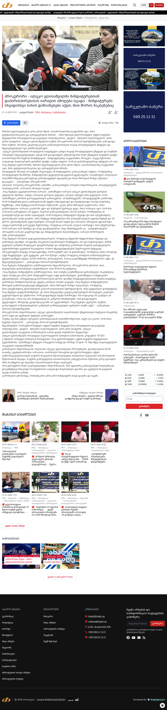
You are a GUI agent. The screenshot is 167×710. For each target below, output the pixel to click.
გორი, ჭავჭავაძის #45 (99, 627)
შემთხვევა (24, 498)
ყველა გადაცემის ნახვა (60, 577)
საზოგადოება (38, 450)
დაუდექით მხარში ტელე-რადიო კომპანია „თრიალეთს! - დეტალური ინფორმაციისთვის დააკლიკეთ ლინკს (82, 12)
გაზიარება (12, 123)
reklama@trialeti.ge (97, 621)
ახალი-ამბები (75, 18)
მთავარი (23, 5)
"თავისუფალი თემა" (70, 450)
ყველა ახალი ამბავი (15, 526)
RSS (37, 112)
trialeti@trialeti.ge (96, 616)
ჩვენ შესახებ (119, 5)
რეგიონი (51, 450)
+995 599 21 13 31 (97, 632)
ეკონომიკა (8, 616)
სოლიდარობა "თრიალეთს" (45, 453)
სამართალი (59, 112)
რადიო (159, 5)
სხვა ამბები (60, 5)
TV (151, 5)
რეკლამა (103, 5)
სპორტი (6, 629)
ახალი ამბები (39, 5)
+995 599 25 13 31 (97, 637)
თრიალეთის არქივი (83, 5)
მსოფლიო (7, 635)
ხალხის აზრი (9, 666)
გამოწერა (144, 406)
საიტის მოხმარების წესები (51, 699)
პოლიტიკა (46, 112)
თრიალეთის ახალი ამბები (16, 501)
